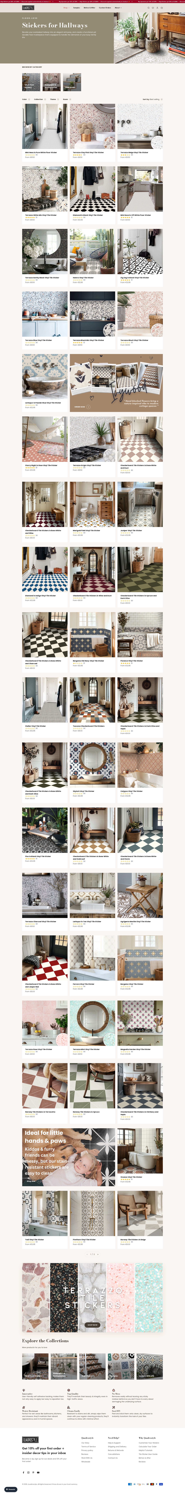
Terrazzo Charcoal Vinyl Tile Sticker (40, 921)
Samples (76, 8)
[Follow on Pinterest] (33, 1472)
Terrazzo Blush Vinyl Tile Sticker (134, 340)
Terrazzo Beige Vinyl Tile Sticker (134, 152)
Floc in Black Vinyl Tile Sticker (38, 856)
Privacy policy (87, 1450)
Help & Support (114, 1443)
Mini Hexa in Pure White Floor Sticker (41, 152)
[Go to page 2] (97, 1254)
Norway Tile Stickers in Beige (133, 1239)
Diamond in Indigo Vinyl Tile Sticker (40, 596)
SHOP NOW (92, 1325)
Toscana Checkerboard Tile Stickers (89, 726)
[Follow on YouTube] (38, 1472)
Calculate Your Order (148, 1446)
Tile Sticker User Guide (148, 1454)
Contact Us (113, 1458)
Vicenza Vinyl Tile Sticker (131, 1177)
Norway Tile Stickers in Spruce (86, 1112)
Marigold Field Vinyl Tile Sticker (86, 530)
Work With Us (86, 1458)
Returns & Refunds (116, 1450)
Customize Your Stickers (149, 1443)
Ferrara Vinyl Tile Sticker (83, 984)
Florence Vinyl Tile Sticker (132, 661)
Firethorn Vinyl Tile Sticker (84, 1239)
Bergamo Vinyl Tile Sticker (132, 984)
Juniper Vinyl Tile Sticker (131, 530)
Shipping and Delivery (117, 1446)
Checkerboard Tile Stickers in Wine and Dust (92, 596)
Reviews (84, 1454)
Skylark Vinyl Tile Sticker (83, 791)
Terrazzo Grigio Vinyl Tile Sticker (87, 465)
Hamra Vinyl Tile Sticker (83, 278)
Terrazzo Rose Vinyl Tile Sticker (38, 1049)
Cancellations (114, 1454)
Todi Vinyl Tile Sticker (34, 1239)
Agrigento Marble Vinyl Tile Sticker (136, 921)
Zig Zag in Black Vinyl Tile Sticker (135, 278)
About (117, 8)
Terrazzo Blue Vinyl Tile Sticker (38, 340)
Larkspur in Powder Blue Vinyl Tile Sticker (43, 403)
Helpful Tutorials (145, 1450)
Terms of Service (88, 1446)
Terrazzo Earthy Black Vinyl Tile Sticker (42, 278)
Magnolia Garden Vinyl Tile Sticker (136, 1049)
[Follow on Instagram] (28, 1472)
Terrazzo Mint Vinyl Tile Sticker (86, 1049)
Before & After (89, 8)
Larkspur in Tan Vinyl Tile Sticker (87, 921)
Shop (65, 8)
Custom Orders (105, 8)
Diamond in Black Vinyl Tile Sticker (88, 215)
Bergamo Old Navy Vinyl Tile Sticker (88, 661)
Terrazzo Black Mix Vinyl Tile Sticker (88, 340)
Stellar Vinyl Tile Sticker (35, 726)
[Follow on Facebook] (23, 1472)
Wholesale (85, 1462)
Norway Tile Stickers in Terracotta (40, 1112)
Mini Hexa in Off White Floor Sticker (136, 215)
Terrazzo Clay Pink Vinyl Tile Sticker (88, 152)
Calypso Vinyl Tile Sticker (132, 791)
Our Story (85, 1443)
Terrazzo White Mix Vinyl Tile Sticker (41, 215)
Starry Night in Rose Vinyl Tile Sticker (41, 465)
